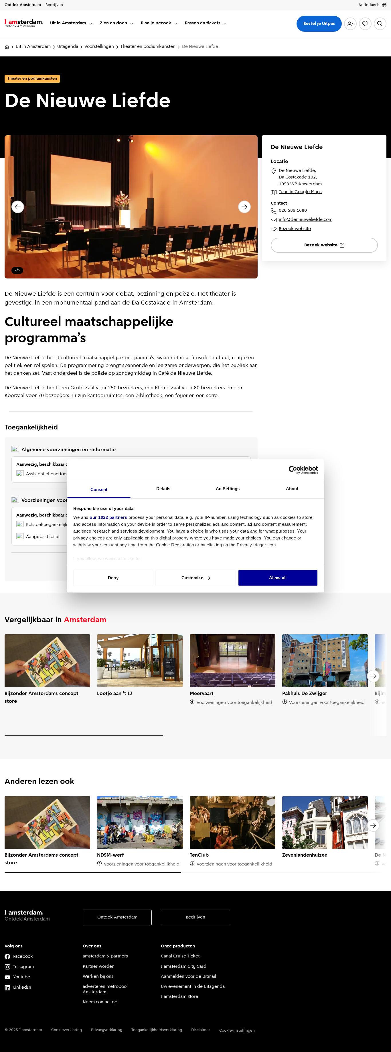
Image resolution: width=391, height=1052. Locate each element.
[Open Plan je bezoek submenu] (175, 23)
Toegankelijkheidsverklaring (156, 1030)
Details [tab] (163, 488)
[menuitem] (71, 23)
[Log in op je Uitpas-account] (350, 23)
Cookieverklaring (66, 1030)
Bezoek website (295, 229)
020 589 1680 (293, 210)
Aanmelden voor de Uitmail (188, 976)
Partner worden (98, 966)
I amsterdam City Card (183, 966)
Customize (192, 577)
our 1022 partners (108, 517)
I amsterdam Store (179, 996)
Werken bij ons (98, 976)
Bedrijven (195, 917)
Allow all (278, 577)
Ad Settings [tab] (228, 488)
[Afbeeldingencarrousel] (131, 207)
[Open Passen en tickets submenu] (225, 23)
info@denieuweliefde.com (305, 219)
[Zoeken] (380, 23)
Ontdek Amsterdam (117, 917)
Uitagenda (67, 46)
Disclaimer (200, 1030)
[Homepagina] (7, 47)
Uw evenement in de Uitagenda (193, 986)
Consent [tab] (99, 489)
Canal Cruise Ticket (180, 956)
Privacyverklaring (106, 1030)
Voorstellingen (99, 46)
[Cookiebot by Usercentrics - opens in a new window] (293, 470)
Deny (113, 577)
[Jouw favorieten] (365, 23)
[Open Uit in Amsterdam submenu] (90, 23)
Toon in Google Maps (300, 192)
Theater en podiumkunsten (148, 46)
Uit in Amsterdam (33, 46)
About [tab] (292, 488)
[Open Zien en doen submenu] (131, 23)
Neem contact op (100, 1002)
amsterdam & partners (105, 956)
